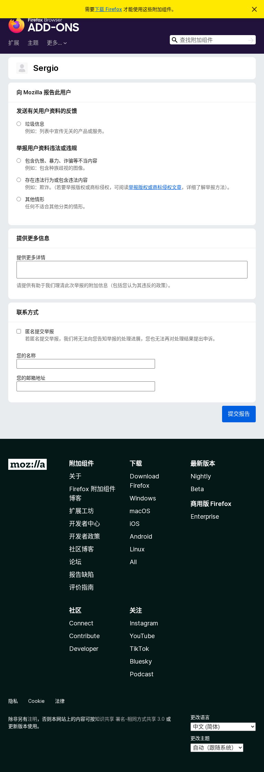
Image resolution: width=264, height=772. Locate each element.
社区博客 (81, 549)
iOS (135, 523)
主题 (33, 42)
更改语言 (200, 717)
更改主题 (200, 738)
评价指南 (81, 587)
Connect (81, 623)
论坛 (75, 561)
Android (141, 536)
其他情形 (34, 199)
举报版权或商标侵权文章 (155, 187)
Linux (137, 549)
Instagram (144, 623)
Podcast (142, 674)
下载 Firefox (108, 9)
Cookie (36, 701)
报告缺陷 (81, 574)
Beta (197, 489)
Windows (143, 498)
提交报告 (239, 413)
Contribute (84, 635)
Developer (83, 648)
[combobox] (213, 39)
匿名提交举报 (39, 331)
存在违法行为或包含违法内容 (56, 180)
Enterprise (204, 516)
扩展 (13, 42)
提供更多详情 (30, 257)
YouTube (142, 635)
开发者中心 (84, 523)
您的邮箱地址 (33, 377)
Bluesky (141, 661)
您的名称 (28, 355)
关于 (75, 476)
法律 (60, 701)
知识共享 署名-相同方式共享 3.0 (130, 719)
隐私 (13, 701)
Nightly (200, 476)
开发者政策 (84, 536)
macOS (140, 511)
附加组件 (81, 463)
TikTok (139, 648)
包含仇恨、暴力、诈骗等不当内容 (61, 160)
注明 (32, 719)
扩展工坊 (81, 511)
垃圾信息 (34, 124)
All (133, 561)
